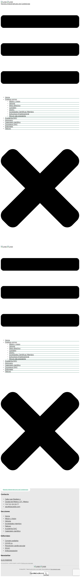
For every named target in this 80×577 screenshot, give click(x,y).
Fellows (8, 129)
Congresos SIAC (11, 124)
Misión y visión (14, 101)
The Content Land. (55, 569)
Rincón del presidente (17, 116)
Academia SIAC (11, 118)
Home (7, 97)
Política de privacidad (27, 563)
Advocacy (9, 120)
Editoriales (9, 126)
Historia (12, 103)
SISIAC (11, 110)
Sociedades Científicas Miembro (21, 112)
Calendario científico (13, 122)
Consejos (12, 108)
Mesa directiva (14, 106)
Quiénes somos (11, 99)
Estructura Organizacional (19, 114)
